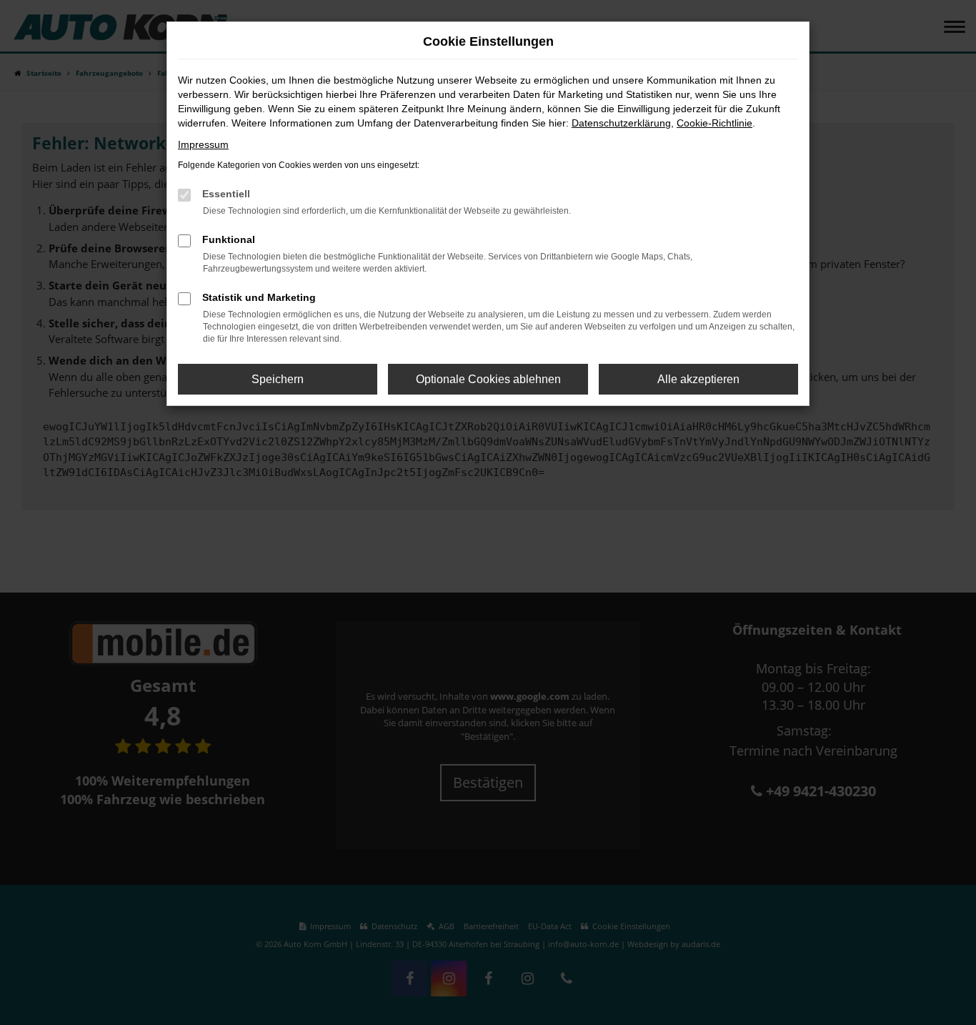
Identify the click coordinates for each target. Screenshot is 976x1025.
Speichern (278, 379)
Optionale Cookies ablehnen (488, 379)
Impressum (203, 144)
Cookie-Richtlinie (714, 123)
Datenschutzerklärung (621, 123)
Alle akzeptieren (698, 379)
